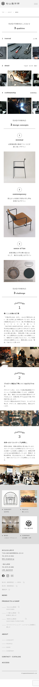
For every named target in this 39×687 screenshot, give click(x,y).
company (10, 651)
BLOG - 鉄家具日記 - (8, 586)
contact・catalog (11, 657)
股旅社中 (4, 589)
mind (8, 647)
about (5, 634)
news (4, 595)
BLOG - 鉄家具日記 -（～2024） (12, 582)
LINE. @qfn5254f (7, 570)
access (6, 662)
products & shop (11, 601)
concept (10, 640)
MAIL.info (8, 559)
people (9, 643)
